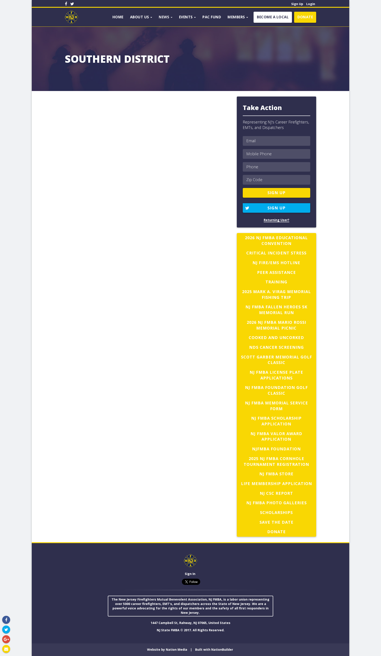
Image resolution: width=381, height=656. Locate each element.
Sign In (190, 574)
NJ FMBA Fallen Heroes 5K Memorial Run (276, 309)
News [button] (164, 17)
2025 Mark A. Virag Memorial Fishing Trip (276, 294)
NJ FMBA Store (276, 473)
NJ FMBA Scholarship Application (276, 421)
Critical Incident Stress (276, 253)
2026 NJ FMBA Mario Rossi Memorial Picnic (276, 325)
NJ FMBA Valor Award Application (276, 436)
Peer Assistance (276, 272)
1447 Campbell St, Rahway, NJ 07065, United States (190, 623)
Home (117, 17)
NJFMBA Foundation (276, 448)
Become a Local (273, 17)
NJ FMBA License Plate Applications (276, 375)
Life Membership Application (276, 483)
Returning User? (276, 220)
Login (310, 4)
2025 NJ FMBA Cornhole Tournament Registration (276, 461)
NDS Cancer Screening (276, 347)
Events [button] (186, 17)
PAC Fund (211, 17)
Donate (305, 17)
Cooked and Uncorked (276, 337)
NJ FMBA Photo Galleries (276, 502)
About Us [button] (140, 17)
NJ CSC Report (276, 493)
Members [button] (237, 17)
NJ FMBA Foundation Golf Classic (276, 390)
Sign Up (297, 4)
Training (276, 281)
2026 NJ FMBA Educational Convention (276, 240)
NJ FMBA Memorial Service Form (276, 405)
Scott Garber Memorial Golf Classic (276, 359)
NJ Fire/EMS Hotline (276, 262)
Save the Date (276, 522)
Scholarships (276, 512)
